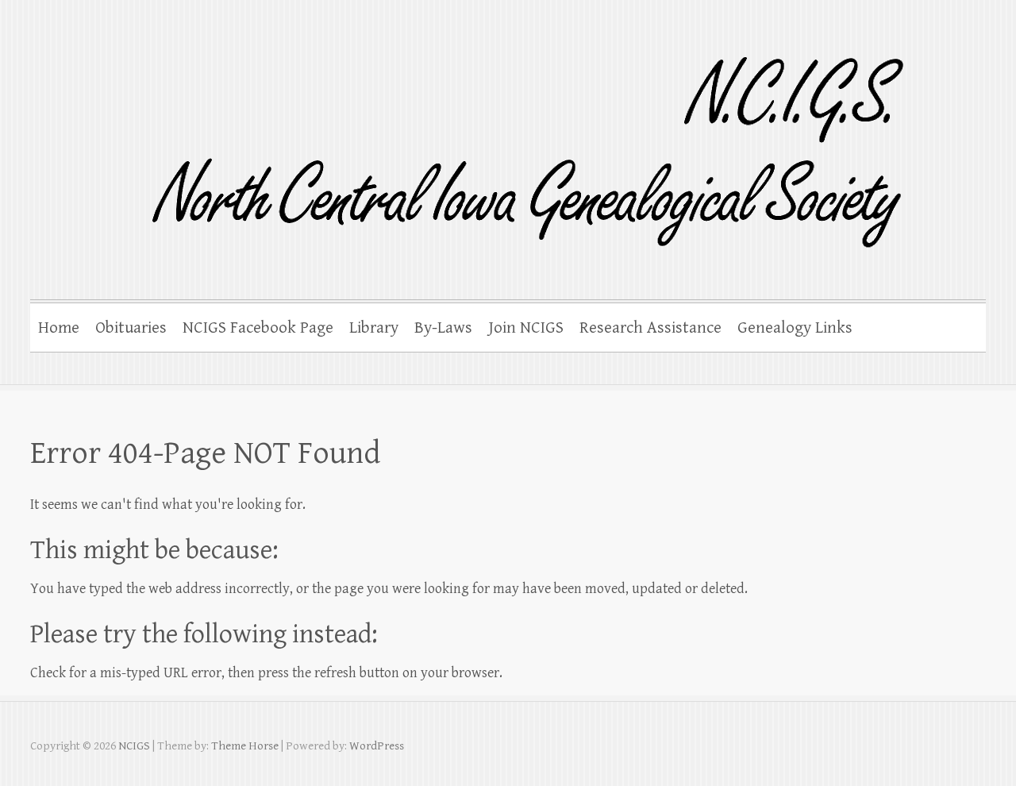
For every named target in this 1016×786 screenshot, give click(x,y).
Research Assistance (650, 327)
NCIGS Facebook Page (258, 327)
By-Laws (443, 327)
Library (373, 327)
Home (58, 327)
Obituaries (131, 327)
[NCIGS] (476, 142)
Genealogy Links (794, 327)
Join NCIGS (526, 327)
